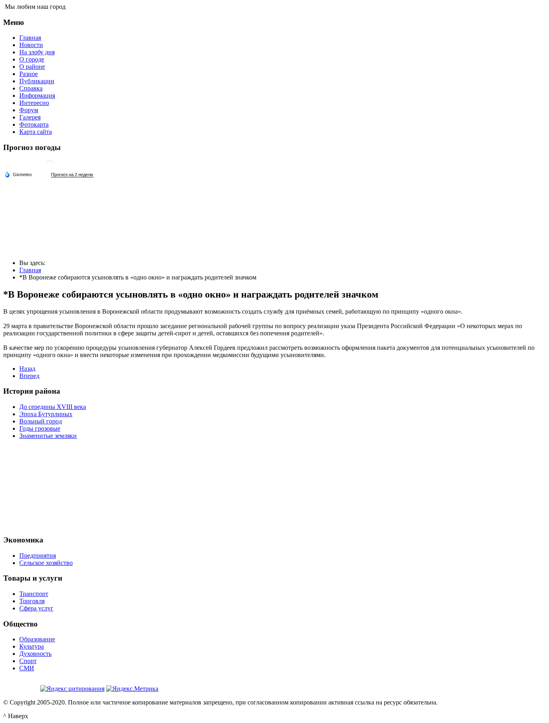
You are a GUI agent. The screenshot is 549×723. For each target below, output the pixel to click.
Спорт (28, 660)
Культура (31, 646)
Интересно (34, 102)
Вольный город (40, 421)
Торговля (32, 601)
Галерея (30, 117)
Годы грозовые (39, 428)
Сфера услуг (36, 608)
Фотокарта (34, 124)
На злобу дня (37, 52)
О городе (31, 59)
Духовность (35, 653)
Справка (31, 88)
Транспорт (33, 593)
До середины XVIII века (52, 406)
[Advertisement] (274, 486)
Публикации (36, 81)
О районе (32, 66)
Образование (37, 639)
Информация (37, 95)
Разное (28, 73)
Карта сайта (35, 131)
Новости (31, 44)
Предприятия (37, 555)
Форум (28, 110)
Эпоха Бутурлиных (45, 414)
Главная (30, 37)
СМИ (26, 668)
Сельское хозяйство (46, 562)
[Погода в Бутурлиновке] (49, 167)
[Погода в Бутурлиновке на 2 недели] (72, 174)
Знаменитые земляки (48, 435)
